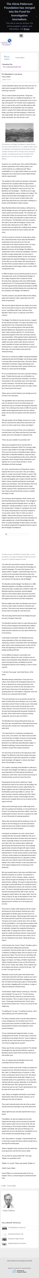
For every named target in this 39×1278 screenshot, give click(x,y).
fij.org (26, 29)
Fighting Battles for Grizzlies (17, 1243)
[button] (21, 35)
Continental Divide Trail (15, 1234)
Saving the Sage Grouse (16, 1238)
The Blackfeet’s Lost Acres (16, 1227)
